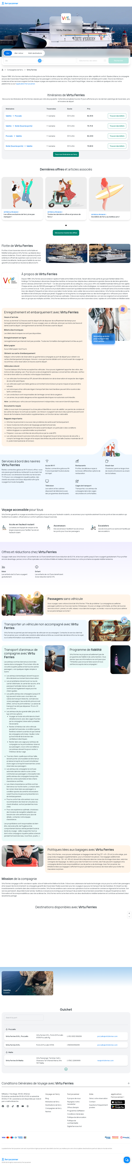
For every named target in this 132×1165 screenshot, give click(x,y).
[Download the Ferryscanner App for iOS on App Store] (118, 1102)
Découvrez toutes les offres (66, 233)
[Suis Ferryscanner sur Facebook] (3, 1106)
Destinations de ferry (53, 1105)
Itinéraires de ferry (52, 1102)
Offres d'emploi (73, 1107)
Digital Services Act (74, 1126)
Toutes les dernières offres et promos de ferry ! (64, 215)
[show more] (66, 1069)
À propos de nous (74, 1098)
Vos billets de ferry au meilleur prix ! (105, 217)
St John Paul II (98, 257)
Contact (92, 1102)
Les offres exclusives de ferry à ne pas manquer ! (19, 215)
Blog (47, 1098)
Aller (7, 53)
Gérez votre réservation (98, 1098)
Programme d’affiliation (76, 1111)
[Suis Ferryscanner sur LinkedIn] (17, 1106)
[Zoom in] (129, 913)
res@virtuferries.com (105, 1060)
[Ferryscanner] (10, 3)
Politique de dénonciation (76, 1117)
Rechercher (118, 60)
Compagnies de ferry (15, 70)
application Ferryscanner (25, 84)
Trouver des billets (117, 116)
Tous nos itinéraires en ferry (66, 154)
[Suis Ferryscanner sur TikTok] (13, 1106)
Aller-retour (18, 53)
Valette (7, 990)
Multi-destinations (35, 53)
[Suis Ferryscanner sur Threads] (27, 1106)
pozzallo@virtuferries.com (107, 1036)
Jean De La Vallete (57, 257)
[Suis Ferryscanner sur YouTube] (22, 1106)
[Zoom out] (129, 916)
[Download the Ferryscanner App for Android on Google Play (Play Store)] (118, 1107)
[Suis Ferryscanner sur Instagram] (8, 1106)
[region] (66, 939)
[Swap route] (40, 61)
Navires (48, 1111)
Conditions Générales (75, 1114)
